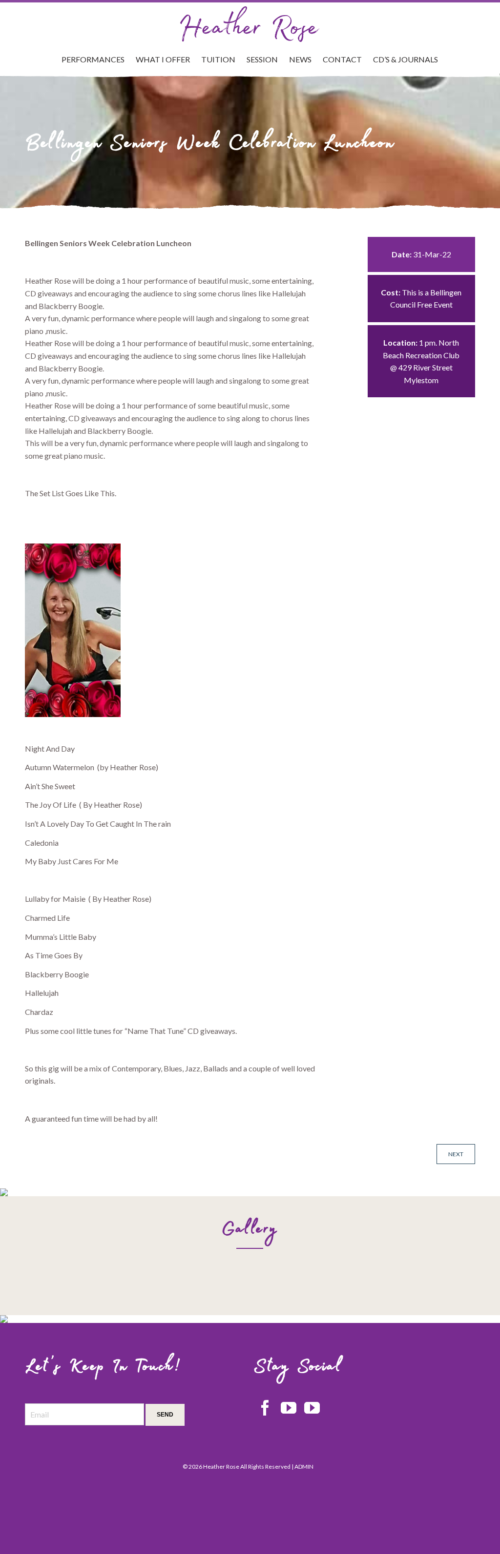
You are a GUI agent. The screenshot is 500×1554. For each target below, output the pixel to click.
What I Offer (163, 59)
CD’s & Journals (405, 59)
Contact (342, 59)
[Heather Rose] (249, 24)
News (300, 59)
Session (262, 59)
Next (455, 1154)
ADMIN (303, 1466)
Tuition (218, 59)
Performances (93, 59)
